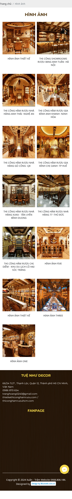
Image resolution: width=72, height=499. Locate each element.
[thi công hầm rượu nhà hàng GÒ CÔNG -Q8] (19, 142)
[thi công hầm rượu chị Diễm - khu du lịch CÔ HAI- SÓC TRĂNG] (19, 243)
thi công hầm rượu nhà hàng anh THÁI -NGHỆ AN (19, 112)
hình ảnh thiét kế (19, 315)
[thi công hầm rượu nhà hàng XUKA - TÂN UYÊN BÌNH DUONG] (19, 191)
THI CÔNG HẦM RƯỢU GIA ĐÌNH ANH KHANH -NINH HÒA (53, 114)
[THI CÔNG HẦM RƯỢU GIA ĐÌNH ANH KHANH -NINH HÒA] (53, 90)
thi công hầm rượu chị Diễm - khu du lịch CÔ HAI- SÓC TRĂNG (19, 266)
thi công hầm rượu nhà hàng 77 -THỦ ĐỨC (53, 213)
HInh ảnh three (53, 315)
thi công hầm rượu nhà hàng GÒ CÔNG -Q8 (19, 164)
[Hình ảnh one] (19, 340)
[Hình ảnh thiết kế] (19, 38)
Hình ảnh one (19, 361)
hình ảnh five (53, 263)
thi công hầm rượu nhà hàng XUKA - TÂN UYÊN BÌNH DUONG (19, 214)
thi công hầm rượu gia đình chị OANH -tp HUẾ (53, 164)
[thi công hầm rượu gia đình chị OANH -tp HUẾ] (53, 142)
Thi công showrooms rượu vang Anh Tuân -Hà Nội (53, 62)
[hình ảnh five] (53, 243)
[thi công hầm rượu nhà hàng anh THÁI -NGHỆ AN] (19, 90)
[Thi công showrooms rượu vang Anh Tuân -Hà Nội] (53, 38)
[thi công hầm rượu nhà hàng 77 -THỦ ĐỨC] (53, 191)
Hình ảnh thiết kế (19, 58)
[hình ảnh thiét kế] (19, 295)
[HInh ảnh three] (53, 295)
